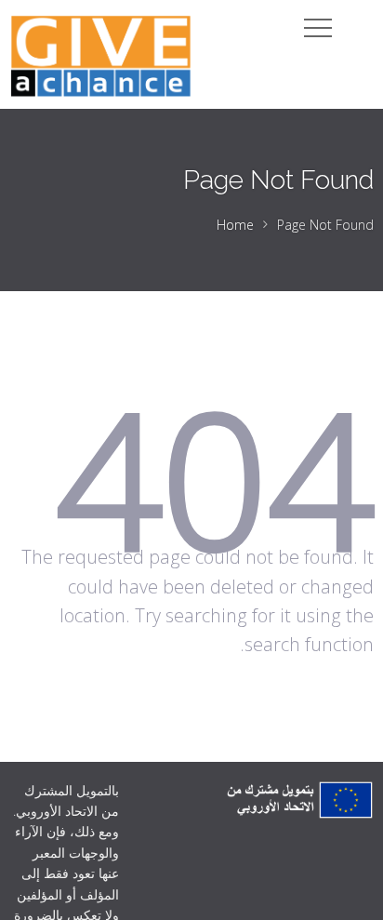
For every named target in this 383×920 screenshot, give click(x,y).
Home (235, 224)
